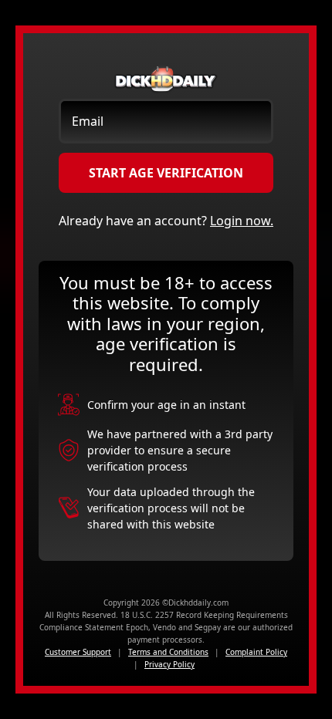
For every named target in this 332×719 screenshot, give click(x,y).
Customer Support (78, 651)
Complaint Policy (256, 651)
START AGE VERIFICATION (166, 172)
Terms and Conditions (168, 651)
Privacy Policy (169, 664)
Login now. (241, 220)
